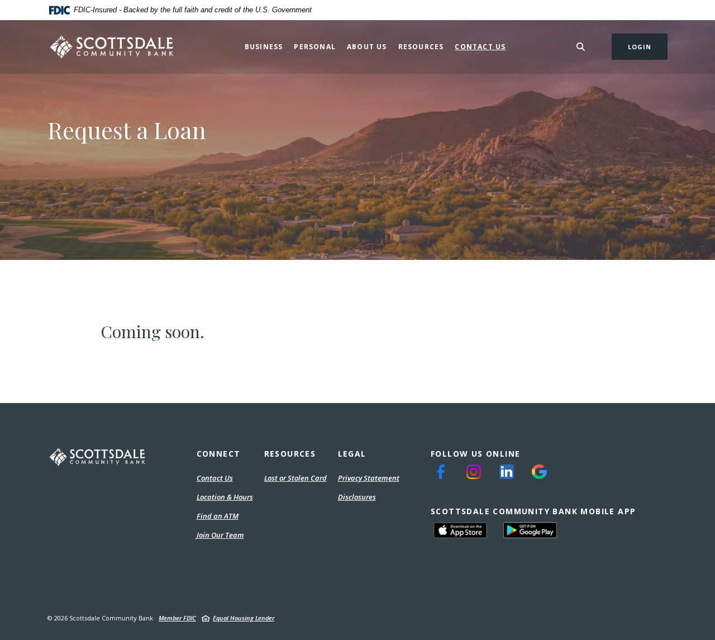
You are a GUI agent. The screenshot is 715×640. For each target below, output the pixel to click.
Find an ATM (218, 516)
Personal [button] (315, 46)
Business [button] (264, 46)
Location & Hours (225, 497)
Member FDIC (177, 618)
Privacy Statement (368, 478)
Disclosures (357, 497)
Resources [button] (421, 46)
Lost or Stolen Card (295, 478)
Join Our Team (220, 535)
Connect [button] (219, 453)
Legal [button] (352, 453)
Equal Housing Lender (243, 618)
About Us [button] (367, 46)
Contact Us (480, 46)
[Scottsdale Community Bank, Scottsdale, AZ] (112, 47)
